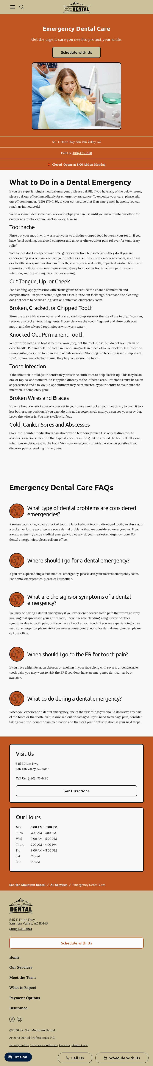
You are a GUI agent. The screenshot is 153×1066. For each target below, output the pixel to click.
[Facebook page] (12, 1019)
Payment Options (24, 997)
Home (14, 957)
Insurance (18, 1008)
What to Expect (22, 987)
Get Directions (76, 790)
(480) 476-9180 (82, 153)
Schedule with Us (76, 52)
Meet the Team (22, 977)
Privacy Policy (19, 1045)
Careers (64, 1045)
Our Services (20, 967)
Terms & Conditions (44, 1045)
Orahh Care (79, 1045)
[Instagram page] (19, 1019)
